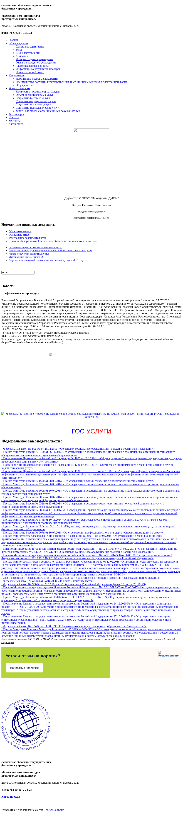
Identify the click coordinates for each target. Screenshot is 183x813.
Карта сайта (16, 123)
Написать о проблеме (24, 667)
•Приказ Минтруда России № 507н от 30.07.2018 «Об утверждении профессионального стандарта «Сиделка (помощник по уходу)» (82, 532)
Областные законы (20, 231)
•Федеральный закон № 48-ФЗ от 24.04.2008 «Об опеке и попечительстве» (47, 580)
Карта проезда (10, 796)
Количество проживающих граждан (38, 91)
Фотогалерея (16, 114)
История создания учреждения (34, 59)
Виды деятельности (28, 52)
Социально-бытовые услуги (33, 97)
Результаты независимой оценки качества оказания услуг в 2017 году (46, 260)
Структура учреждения (30, 46)
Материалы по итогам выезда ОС (26, 257)
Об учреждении (18, 43)
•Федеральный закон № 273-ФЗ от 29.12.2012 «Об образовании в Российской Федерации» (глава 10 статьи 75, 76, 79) (73, 584)
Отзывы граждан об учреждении (36, 62)
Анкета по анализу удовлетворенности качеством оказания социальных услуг (50, 250)
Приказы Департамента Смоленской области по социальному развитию (53, 241)
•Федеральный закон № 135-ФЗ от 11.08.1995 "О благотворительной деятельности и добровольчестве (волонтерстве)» (74, 626)
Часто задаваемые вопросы (32, 65)
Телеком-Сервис (54, 809)
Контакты (15, 120)
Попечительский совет (30, 72)
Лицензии (22, 56)
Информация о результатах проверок (38, 68)
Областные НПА (19, 234)
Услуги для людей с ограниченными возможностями (48, 110)
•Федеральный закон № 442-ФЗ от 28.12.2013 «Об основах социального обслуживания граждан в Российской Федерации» (77, 448)
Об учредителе (25, 85)
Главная (13, 39)
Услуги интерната (19, 88)
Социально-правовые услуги (33, 104)
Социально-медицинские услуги (36, 101)
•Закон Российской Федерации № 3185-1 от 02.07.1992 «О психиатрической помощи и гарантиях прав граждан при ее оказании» (80, 577)
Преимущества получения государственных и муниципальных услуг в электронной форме (71, 81)
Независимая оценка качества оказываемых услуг (35, 247)
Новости (14, 117)
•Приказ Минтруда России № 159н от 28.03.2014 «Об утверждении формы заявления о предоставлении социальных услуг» (77, 480)
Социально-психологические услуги (38, 107)
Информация (16, 75)
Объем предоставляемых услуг (34, 94)
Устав (19, 49)
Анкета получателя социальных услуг (29, 253)
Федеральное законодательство (27, 237)
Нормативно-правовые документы (37, 78)
